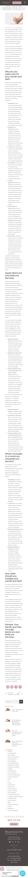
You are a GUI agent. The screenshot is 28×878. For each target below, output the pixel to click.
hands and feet (11, 27)
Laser (9, 779)
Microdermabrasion (13, 763)
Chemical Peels (12, 798)
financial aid (11, 787)
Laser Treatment (12, 773)
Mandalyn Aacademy (14, 767)
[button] (8, 687)
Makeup (10, 769)
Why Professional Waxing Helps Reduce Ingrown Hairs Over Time (16, 722)
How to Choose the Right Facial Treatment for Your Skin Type (17, 743)
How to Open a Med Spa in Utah (17, 710)
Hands (9, 783)
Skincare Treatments (13, 757)
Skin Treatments (12, 759)
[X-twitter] (15, 842)
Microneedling (12, 761)
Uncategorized (12, 753)
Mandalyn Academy (13, 765)
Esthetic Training (12, 790)
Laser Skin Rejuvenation (14, 775)
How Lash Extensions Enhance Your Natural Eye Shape (17, 733)
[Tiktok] (18, 842)
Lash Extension (12, 771)
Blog (9, 802)
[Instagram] (9, 842)
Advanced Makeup (13, 810)
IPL (8, 781)
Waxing (10, 751)
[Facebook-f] (12, 842)
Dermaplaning (12, 792)
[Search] (21, 702)
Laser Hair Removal (13, 777)
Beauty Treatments (13, 804)
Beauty (10, 806)
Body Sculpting (12, 800)
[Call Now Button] (2, 869)
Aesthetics (11, 808)
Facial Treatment (12, 788)
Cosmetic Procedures (14, 794)
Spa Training (11, 755)
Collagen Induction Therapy (15, 796)
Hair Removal (11, 785)
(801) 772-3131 (14, 820)
